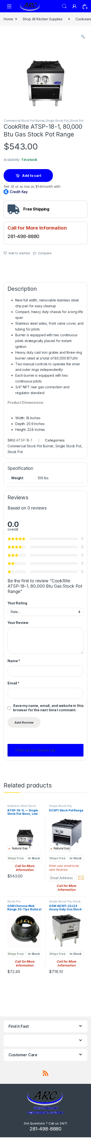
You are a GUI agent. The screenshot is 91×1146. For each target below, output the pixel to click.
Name (14, 661)
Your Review (18, 623)
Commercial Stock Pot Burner (24, 120)
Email (13, 683)
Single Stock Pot (57, 120)
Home (8, 19)
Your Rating (17, 603)
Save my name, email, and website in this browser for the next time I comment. (48, 708)
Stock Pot (76, 120)
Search (64, 6)
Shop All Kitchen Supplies (43, 19)
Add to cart (31, 175)
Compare (45, 253)
